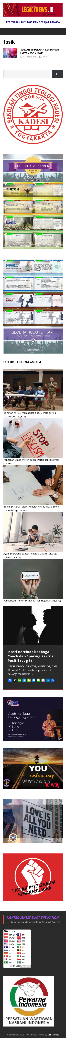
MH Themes (53, 1034)
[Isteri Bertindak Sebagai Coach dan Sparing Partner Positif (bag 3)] (33, 625)
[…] (32, 673)
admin (44, 56)
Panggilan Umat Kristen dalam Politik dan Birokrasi (31, 459)
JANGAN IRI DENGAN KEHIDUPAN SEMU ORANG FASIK (39, 51)
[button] (61, 31)
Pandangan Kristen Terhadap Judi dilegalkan (27, 600)
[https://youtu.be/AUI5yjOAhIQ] (57, 74)
